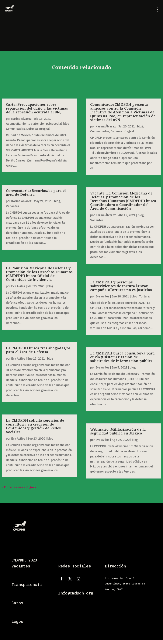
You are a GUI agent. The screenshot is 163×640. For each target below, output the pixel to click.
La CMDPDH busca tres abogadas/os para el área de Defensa (38, 350)
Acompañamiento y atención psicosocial (34, 124)
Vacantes (12, 206)
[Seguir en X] (70, 578)
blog (66, 124)
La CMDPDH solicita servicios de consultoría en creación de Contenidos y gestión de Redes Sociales (35, 426)
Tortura (144, 296)
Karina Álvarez (21, 119)
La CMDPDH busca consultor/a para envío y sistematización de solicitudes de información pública (122, 357)
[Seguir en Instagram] (78, 578)
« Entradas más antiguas (19, 487)
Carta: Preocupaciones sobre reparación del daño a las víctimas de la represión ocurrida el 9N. (37, 108)
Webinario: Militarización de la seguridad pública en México (118, 431)
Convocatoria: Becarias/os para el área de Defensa (36, 192)
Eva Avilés (18, 286)
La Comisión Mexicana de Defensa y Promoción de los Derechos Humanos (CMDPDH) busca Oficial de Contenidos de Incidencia (39, 274)
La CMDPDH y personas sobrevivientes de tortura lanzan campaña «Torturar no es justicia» (121, 286)
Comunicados (15, 129)
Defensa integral (38, 129)
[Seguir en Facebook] (61, 578)
